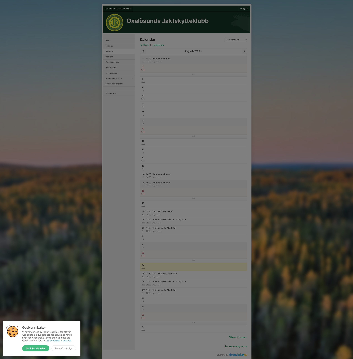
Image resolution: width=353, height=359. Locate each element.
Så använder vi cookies (59, 340)
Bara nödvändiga (63, 348)
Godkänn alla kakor (36, 348)
